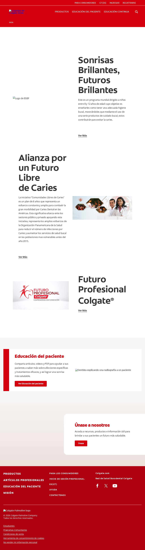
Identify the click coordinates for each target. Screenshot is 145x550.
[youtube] (115, 485)
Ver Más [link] (82, 135)
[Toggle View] (136, 12)
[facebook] (98, 486)
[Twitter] (106, 485)
